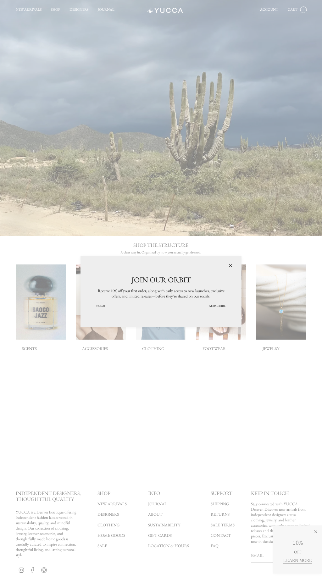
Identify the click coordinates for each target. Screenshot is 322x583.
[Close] (230, 265)
